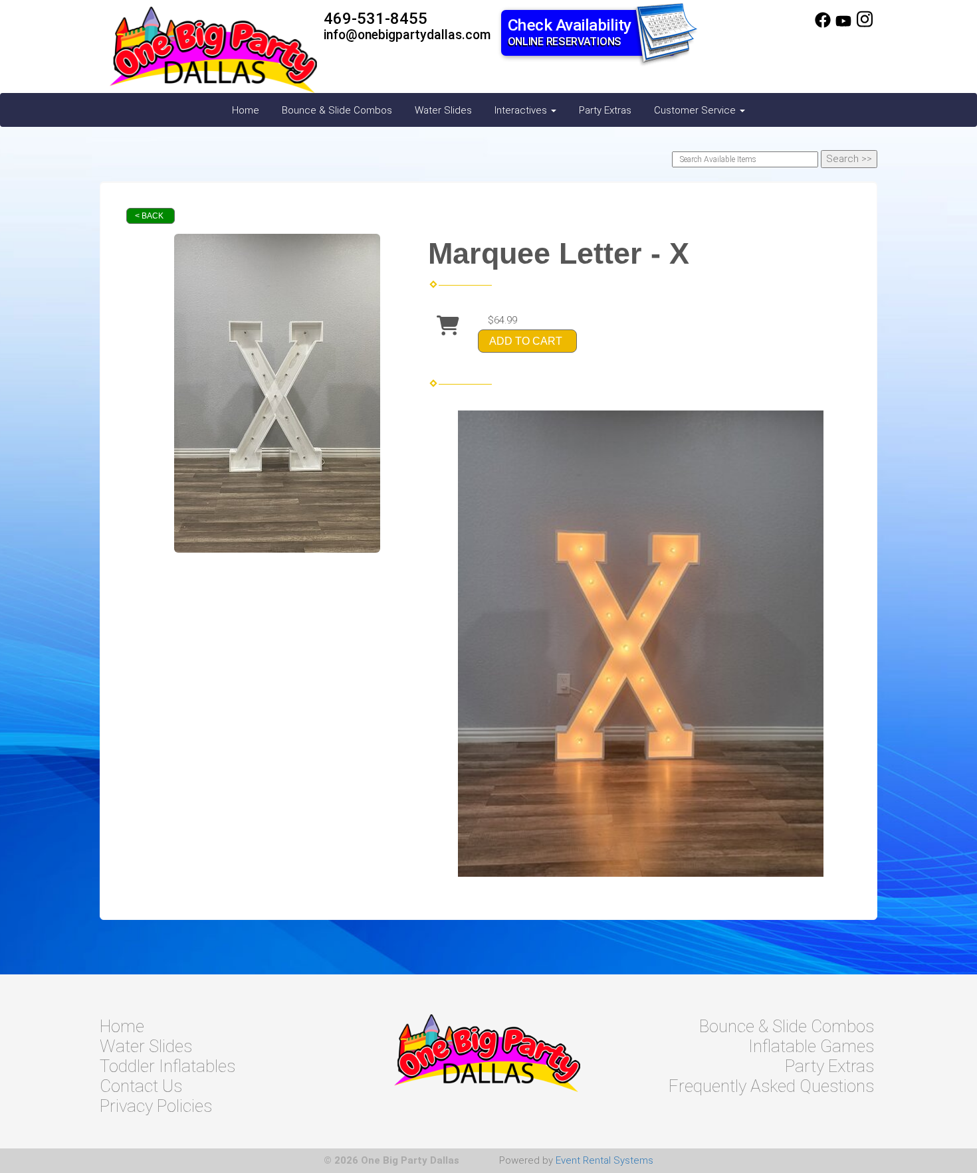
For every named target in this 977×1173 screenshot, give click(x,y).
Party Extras (605, 110)
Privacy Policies (156, 1106)
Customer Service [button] (696, 110)
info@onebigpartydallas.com (407, 35)
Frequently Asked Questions (771, 1086)
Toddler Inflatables (167, 1066)
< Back (149, 216)
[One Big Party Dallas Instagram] (865, 25)
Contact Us (141, 1086)
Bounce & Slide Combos (337, 110)
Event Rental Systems (604, 1160)
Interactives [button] (522, 110)
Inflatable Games (811, 1046)
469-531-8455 (375, 18)
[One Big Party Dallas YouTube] (843, 25)
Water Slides (443, 110)
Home (245, 110)
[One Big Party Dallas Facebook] (823, 25)
